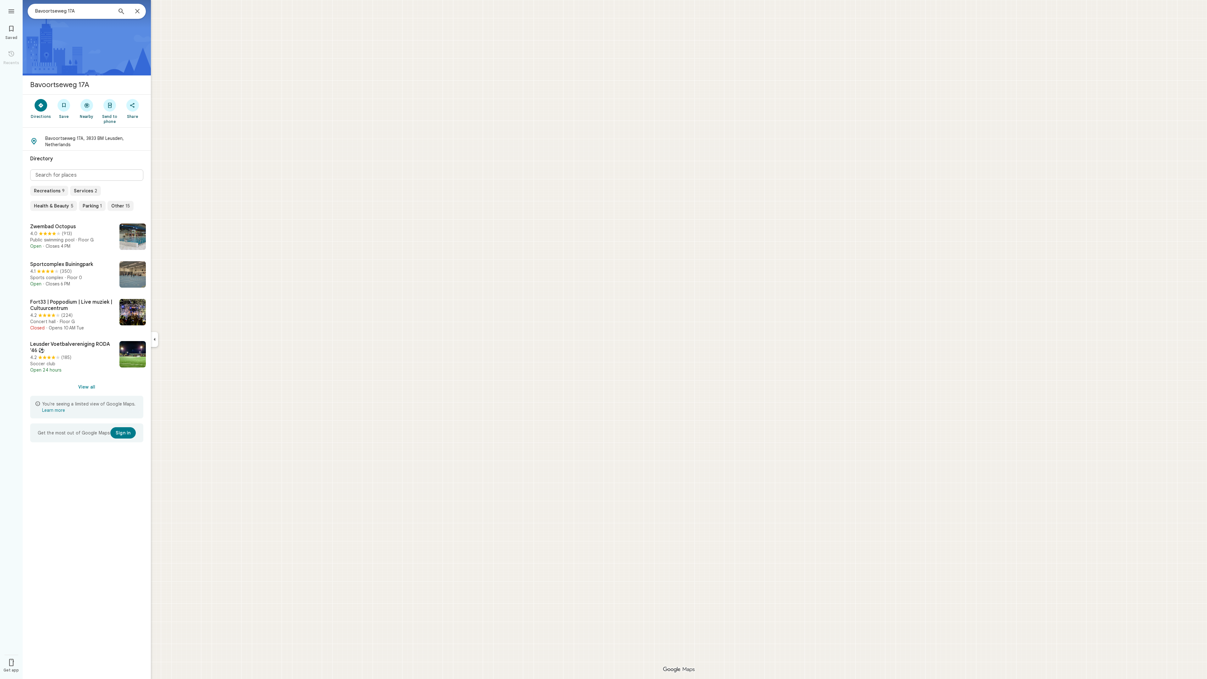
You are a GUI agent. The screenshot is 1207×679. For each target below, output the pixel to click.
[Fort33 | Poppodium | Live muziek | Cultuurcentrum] (87, 315)
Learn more (53, 410)
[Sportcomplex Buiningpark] (87, 275)
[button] (87, 141)
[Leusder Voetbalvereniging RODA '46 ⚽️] (87, 357)
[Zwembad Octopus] (87, 237)
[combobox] (74, 11)
